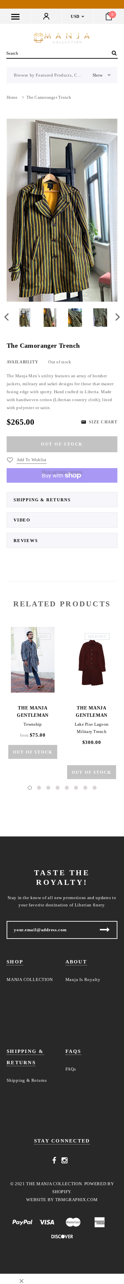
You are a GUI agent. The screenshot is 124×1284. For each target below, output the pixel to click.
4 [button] (58, 788)
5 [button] (67, 788)
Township (32, 724)
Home (12, 97)
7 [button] (85, 788)
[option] (62, 210)
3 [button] (48, 788)
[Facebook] (54, 1160)
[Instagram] (65, 1160)
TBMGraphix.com (76, 1199)
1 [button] (30, 788)
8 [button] (95, 788)
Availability (22, 362)
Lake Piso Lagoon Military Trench (91, 728)
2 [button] (39, 788)
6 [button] (76, 788)
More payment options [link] (62, 471)
